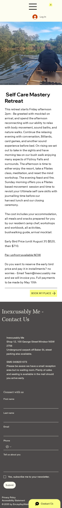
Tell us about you (12, 454)
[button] (50, 4)
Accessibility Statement (13, 500)
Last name (8, 413)
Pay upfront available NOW (23, 255)
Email (6, 426)
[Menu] (33, 7)
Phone (6, 440)
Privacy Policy (9, 497)
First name (8, 399)
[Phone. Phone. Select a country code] (8, 447)
